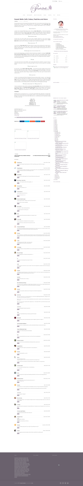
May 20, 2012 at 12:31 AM (47, 289)
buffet (26, 464)
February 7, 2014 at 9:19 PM (46, 430)
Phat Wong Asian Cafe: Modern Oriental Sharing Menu (60, 157)
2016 (55, 126)
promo (28, 460)
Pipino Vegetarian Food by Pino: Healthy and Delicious (60, 161)
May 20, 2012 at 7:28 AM (47, 323)
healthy (21, 471)
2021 (55, 121)
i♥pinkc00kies (19, 174)
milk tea (18, 470)
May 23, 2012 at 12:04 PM (47, 416)
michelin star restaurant (24, 475)
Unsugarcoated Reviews (21, 226)
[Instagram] (63, 483)
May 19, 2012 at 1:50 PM (47, 180)
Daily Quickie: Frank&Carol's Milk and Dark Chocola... (61, 171)
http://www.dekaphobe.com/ (21, 194)
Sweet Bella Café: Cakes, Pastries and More (61, 153)
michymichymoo (19, 191)
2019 (55, 123)
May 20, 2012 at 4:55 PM (47, 357)
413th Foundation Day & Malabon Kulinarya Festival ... (60, 155)
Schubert (18, 270)
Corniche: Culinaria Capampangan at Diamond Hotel (61, 159)
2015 (55, 127)
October (56, 134)
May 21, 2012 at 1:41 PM (47, 392)
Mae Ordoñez (19, 206)
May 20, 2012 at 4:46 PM (47, 351)
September (57, 135)
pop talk (19, 475)
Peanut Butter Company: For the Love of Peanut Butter (61, 145)
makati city (24, 459)
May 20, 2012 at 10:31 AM (47, 334)
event (19, 460)
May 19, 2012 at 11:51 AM (47, 162)
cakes (24, 117)
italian (15, 471)
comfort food (23, 467)
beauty (21, 464)
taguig (41, 117)
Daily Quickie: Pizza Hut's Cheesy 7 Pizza (62, 100)
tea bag (16, 477)
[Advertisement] (32, 126)
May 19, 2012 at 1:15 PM (47, 174)
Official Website (16, 114)
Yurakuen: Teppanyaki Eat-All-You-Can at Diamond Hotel (61, 144)
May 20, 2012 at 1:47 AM (47, 312)
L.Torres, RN (19, 219)
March (56, 175)
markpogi (18, 404)
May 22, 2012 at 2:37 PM (47, 404)
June (56, 139)
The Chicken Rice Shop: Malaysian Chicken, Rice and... (61, 147)
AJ (17, 258)
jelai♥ (18, 213)
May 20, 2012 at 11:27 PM (47, 378)
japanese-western (25, 466)
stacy (18, 312)
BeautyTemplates (23, 483)
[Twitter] (55, 1)
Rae (18, 301)
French (31, 117)
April (56, 174)
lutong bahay (16, 467)
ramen (24, 471)
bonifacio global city (19, 117)
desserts (27, 117)
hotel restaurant (17, 464)
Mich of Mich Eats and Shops (21, 282)
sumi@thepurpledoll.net (59, 36)
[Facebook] (61, 483)
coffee (22, 460)
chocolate (18, 471)
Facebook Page (16, 115)
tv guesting (16, 475)
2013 (55, 130)
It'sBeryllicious (19, 162)
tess (17, 334)
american (18, 459)
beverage (20, 462)
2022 (55, 119)
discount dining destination (29, 25)
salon (29, 474)
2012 (55, 131)
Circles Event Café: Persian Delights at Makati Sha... (61, 163)
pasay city (24, 460)
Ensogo (44, 25)
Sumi (32, 483)
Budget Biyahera (19, 168)
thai (28, 470)
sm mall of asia (25, 463)
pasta (37, 117)
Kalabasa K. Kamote (20, 340)
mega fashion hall (25, 474)
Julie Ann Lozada (20, 365)
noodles (26, 470)
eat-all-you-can (17, 462)
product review (22, 470)
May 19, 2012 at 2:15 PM (47, 191)
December (57, 132)
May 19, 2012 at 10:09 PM (47, 233)
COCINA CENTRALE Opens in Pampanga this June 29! (61, 106)
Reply (18, 165)
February (56, 177)
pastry (20, 467)
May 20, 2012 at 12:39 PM (47, 340)
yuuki (18, 264)
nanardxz (18, 277)
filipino (16, 459)
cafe (22, 117)
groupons (34, 117)
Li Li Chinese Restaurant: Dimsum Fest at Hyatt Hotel (61, 151)
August (56, 136)
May (56, 140)
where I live (28, 93)
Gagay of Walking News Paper (22, 329)
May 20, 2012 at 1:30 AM (47, 306)
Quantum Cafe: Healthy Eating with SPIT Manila (61, 165)
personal (27, 471)
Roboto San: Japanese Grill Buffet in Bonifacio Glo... (61, 167)
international (24, 462)
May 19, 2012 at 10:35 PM (47, 240)
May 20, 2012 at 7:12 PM (47, 365)
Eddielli (18, 430)
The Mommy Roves (20, 378)
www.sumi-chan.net (61, 37)
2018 (55, 124)
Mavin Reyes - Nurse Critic (21, 180)
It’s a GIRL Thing (19, 368)
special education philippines (21, 323)
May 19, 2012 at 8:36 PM (47, 219)
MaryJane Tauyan (20, 252)
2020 (55, 122)
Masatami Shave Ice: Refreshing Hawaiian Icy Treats (60, 142)
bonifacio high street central (18, 474)
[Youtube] (56, 1)
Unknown (18, 233)
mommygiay (19, 247)
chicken (29, 464)
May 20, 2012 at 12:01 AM (47, 270)
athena (18, 357)
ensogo (29, 117)
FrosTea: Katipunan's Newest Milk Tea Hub (61, 169)
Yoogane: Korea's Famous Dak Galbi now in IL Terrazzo (62, 111)
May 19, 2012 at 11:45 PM (47, 258)
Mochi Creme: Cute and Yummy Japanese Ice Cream (60, 149)
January (56, 178)
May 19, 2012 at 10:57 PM (47, 252)
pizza (39, 117)
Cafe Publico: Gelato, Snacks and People (60, 173)
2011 (55, 179)
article (27, 459)
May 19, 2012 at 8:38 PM (47, 226)
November (57, 133)
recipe (15, 470)
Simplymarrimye (19, 416)
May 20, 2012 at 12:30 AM (47, 282)
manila (21, 463)
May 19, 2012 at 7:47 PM (47, 213)
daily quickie (16, 460)
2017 (55, 125)
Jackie (18, 240)
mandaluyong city (17, 463)
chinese (23, 464)
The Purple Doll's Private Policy (58, 39)
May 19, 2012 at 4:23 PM (47, 206)
